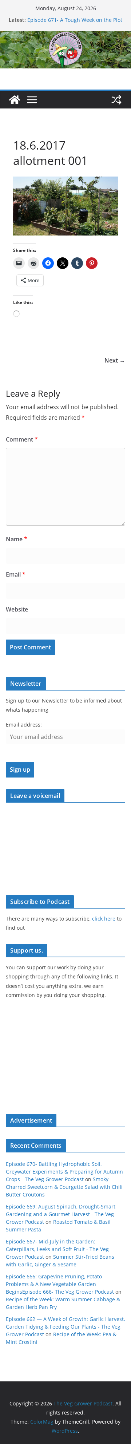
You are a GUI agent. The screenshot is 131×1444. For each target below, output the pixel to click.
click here (103, 918)
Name (16, 539)
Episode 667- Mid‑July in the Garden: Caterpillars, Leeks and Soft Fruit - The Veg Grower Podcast (57, 1249)
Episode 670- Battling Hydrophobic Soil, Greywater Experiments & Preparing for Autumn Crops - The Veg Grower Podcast (64, 1171)
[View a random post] (116, 99)
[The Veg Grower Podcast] (65, 36)
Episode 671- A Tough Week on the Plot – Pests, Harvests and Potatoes (74, 23)
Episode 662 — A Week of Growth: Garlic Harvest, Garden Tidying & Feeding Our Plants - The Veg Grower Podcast (65, 1327)
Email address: (24, 724)
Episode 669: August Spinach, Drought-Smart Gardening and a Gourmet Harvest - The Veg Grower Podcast (60, 1214)
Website (17, 609)
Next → (114, 360)
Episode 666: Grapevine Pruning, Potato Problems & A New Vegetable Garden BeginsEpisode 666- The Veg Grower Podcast (60, 1284)
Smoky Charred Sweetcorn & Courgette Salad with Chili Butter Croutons (64, 1187)
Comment (22, 439)
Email (15, 574)
